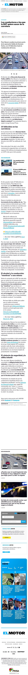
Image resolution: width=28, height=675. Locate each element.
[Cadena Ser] (13, 653)
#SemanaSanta (8, 222)
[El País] (5, 652)
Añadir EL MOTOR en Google (9, 36)
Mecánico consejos (18, 1)
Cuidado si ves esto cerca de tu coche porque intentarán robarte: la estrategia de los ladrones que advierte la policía (8, 613)
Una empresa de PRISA (14, 670)
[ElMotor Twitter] (13, 647)
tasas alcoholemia (12, 342)
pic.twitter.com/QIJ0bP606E (12, 313)
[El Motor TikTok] (17, 647)
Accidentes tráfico (13, 403)
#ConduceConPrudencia (15, 226)
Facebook (8, 400)
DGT (12, 405)
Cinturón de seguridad (5, 405)
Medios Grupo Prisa (14, 673)
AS (18, 567)
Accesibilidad (15, 644)
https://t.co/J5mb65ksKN (11, 312)
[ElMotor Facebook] (11, 647)
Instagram (16, 400)
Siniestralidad (23, 405)
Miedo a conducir (9, 1)
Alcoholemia (20, 403)
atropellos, (11, 193)
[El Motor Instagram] (15, 647)
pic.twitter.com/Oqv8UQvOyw (12, 233)
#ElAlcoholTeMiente (18, 306)
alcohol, (3, 211)
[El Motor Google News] (19, 647)
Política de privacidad (11, 642)
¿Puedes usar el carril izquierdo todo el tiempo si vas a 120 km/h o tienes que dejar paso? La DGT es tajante (14, 473)
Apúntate (7, 537)
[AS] (8, 651)
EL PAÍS (15, 568)
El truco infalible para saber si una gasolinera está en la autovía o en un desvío (19, 172)
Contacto (20, 644)
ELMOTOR (4, 567)
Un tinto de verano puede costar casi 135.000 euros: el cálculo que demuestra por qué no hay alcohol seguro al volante (14, 502)
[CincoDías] (13, 652)
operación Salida (13, 103)
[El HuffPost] (21, 652)
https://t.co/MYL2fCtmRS (13, 231)
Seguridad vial (16, 405)
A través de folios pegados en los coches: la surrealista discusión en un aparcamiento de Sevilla (20, 588)
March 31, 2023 (8, 319)
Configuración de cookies (20, 642)
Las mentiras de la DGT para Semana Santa (18, 162)
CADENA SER (21, 568)
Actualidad (3, 19)
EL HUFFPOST (10, 568)
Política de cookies (8, 644)
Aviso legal (4, 642)
